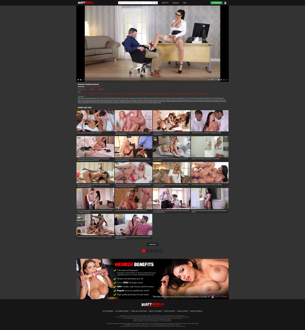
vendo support (182, 311)
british (111, 93)
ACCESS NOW (216, 3)
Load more (152, 244)
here (128, 325)
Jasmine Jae (88, 86)
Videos (164, 3)
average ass (92, 93)
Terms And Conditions (139, 311)
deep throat (132, 93)
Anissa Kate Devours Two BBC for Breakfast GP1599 (206, 133)
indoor (152, 93)
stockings (190, 93)
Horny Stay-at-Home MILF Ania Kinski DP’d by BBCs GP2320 (94, 236)
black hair (99, 93)
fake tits (139, 93)
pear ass (183, 93)
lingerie (85, 93)
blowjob (105, 93)
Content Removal (196, 311)
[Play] (152, 44)
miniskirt (177, 93)
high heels (146, 93)
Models (176, 3)
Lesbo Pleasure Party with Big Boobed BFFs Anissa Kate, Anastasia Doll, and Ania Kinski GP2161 (93, 159)
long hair (168, 93)
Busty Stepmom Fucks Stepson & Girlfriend (89, 133)
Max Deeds (97, 86)
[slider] (143, 80)
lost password (107, 311)
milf (173, 93)
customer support (122, 311)
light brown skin (159, 93)
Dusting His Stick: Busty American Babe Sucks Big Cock (131, 210)
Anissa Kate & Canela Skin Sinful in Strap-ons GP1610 (207, 184)
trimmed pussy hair (204, 93)
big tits (80, 93)
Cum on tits (124, 93)
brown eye (117, 93)
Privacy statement (155, 311)
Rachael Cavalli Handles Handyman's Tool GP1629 (206, 158)
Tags (184, 3)
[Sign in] (225, 2)
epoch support (169, 311)
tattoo (195, 93)
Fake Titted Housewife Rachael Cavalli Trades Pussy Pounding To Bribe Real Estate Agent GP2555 (133, 185)
